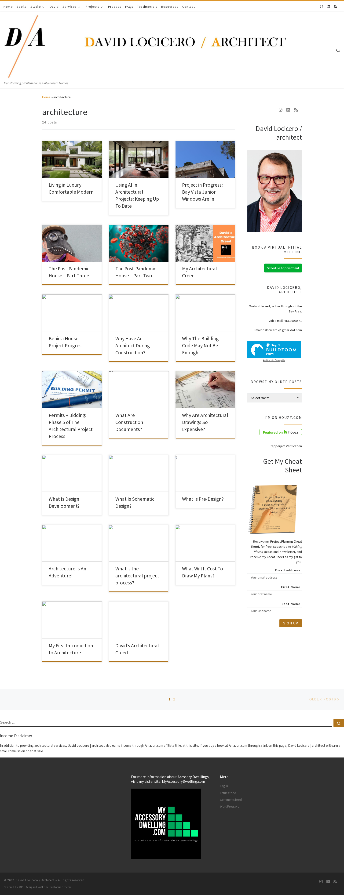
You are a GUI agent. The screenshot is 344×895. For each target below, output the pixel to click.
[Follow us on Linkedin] (328, 6)
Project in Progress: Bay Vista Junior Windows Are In (202, 192)
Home (46, 97)
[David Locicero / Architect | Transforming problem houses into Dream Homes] (146, 46)
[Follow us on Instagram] (321, 6)
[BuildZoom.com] (274, 349)
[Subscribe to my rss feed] (335, 6)
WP (21, 887)
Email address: (288, 570)
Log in (224, 786)
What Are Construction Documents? (129, 422)
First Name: (291, 587)
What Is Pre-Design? (203, 499)
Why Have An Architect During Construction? (132, 345)
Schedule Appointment (283, 268)
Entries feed (228, 793)
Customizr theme (60, 887)
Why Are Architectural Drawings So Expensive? (205, 422)
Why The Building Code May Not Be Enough (200, 345)
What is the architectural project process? (137, 575)
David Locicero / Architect (35, 880)
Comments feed (231, 800)
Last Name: (292, 604)
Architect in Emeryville (274, 360)
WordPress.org (229, 806)
